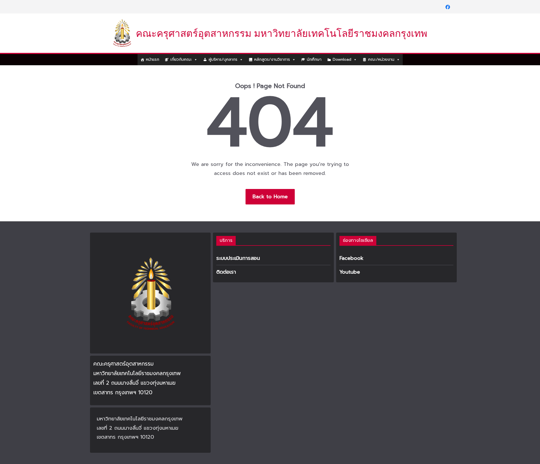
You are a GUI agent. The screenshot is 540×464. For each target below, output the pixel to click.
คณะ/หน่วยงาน (381, 59)
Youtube (349, 272)
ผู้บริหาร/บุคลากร (223, 59)
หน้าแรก (152, 59)
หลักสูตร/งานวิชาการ (272, 59)
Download (342, 59)
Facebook (351, 258)
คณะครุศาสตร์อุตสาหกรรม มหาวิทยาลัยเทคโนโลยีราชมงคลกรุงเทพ (281, 33)
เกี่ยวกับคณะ (181, 59)
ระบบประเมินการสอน (238, 258)
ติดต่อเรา (226, 272)
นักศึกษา (314, 59)
